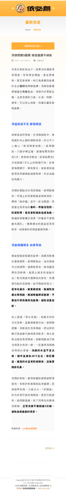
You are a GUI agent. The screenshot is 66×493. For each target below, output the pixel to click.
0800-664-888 (44, 488)
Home (28, 29)
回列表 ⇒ (49, 448)
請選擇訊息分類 (32, 46)
